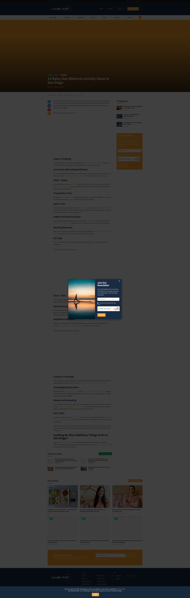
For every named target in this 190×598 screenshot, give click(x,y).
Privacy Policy (121, 589)
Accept (95, 594)
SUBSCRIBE (101, 315)
